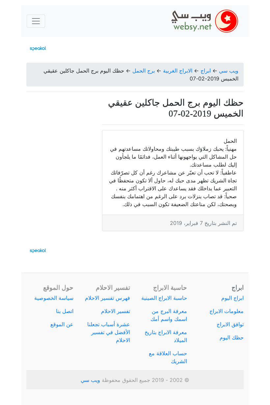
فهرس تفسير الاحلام (107, 298)
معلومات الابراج (226, 311)
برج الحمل (143, 70)
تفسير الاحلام (115, 311)
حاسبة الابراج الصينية (164, 298)
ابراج (206, 70)
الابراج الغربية (177, 70)
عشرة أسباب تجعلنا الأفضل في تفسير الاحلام (108, 332)
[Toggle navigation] (36, 21)
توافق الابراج (230, 324)
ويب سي (228, 70)
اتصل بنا (64, 311)
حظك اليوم (232, 337)
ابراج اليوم (232, 298)
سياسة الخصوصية (53, 298)
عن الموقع (61, 324)
